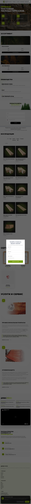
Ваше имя (9, 251)
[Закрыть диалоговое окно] (30, 1)
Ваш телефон (10, 256)
